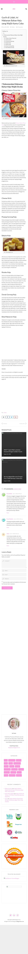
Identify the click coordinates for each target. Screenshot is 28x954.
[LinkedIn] (14, 915)
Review (6, 775)
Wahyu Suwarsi (8, 788)
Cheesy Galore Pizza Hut (11, 38)
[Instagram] (17, 915)
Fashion (6, 766)
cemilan (5, 412)
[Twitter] (10, 915)
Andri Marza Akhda (9, 793)
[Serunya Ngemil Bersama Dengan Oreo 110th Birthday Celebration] (14, 471)
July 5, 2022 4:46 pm (17, 493)
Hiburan (12, 766)
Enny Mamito (10, 519)
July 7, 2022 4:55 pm (14, 533)
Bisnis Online (12, 760)
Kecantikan (14, 769)
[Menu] (14, 2)
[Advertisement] (14, 154)
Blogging (19, 760)
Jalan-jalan (7, 769)
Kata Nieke (9, 493)
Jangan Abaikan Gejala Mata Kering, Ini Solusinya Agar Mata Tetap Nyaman (14, 790)
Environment (17, 763)
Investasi (17, 766)
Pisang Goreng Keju (10, 41)
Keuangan (13, 772)
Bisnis (5, 760)
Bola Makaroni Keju (10, 47)
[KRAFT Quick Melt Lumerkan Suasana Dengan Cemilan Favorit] (14, 444)
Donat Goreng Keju (10, 46)
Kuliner (13, 27)
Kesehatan (6, 772)
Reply (8, 512)
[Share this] (8, 417)
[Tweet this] (12, 417)
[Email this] (3, 417)
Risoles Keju (8, 44)
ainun (8, 533)
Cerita (5, 763)
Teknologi (19, 775)
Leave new (17, 489)
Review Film (12, 775)
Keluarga (21, 769)
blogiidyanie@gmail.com (14, 747)
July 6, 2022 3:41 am (18, 519)
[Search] (26, 9)
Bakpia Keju (8, 42)
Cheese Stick (8, 39)
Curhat (10, 763)
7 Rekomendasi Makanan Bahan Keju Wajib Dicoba (13, 35)
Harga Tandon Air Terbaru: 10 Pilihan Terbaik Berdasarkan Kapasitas (14, 795)
